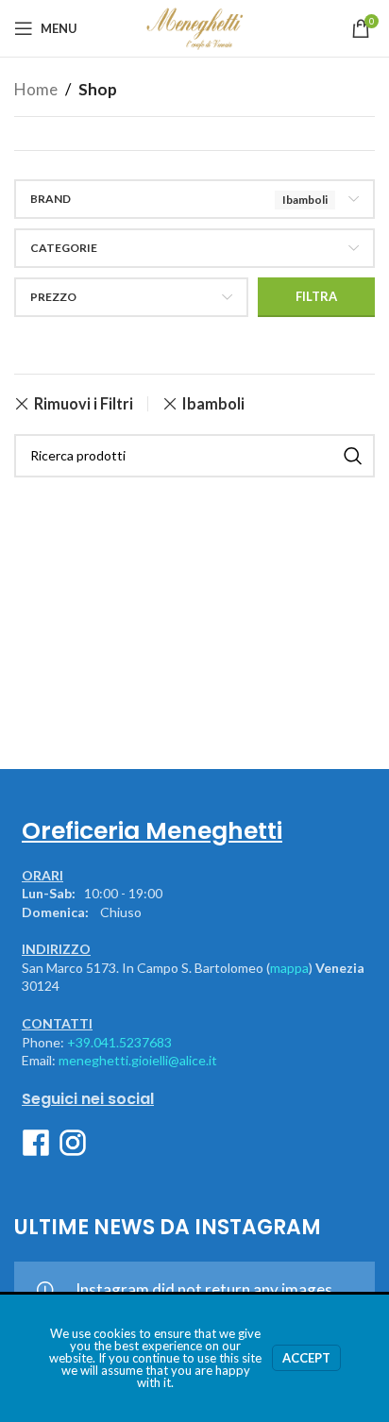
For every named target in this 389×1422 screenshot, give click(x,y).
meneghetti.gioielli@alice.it (138, 1060)
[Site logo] (194, 26)
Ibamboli (213, 403)
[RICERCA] (353, 455)
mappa (289, 968)
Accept (306, 1357)
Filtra (316, 296)
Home (36, 89)
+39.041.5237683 (119, 1042)
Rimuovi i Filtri (83, 403)
